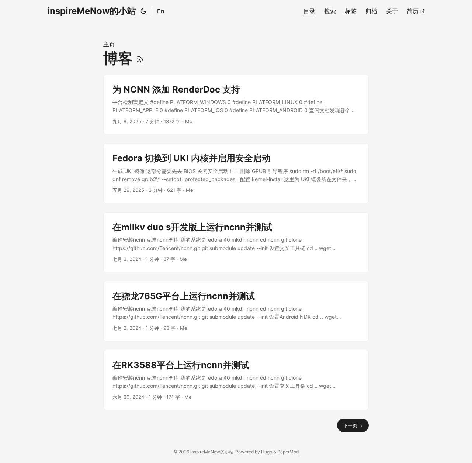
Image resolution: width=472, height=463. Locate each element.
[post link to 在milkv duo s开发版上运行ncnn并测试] (236, 242)
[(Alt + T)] (143, 11)
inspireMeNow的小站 (91, 11)
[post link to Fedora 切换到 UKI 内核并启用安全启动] (236, 173)
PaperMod (288, 452)
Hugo (266, 452)
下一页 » (353, 425)
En (160, 11)
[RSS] (140, 58)
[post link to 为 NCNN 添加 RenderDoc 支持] (236, 104)
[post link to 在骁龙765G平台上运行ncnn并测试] (236, 311)
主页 (109, 44)
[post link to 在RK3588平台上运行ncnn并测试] (236, 380)
